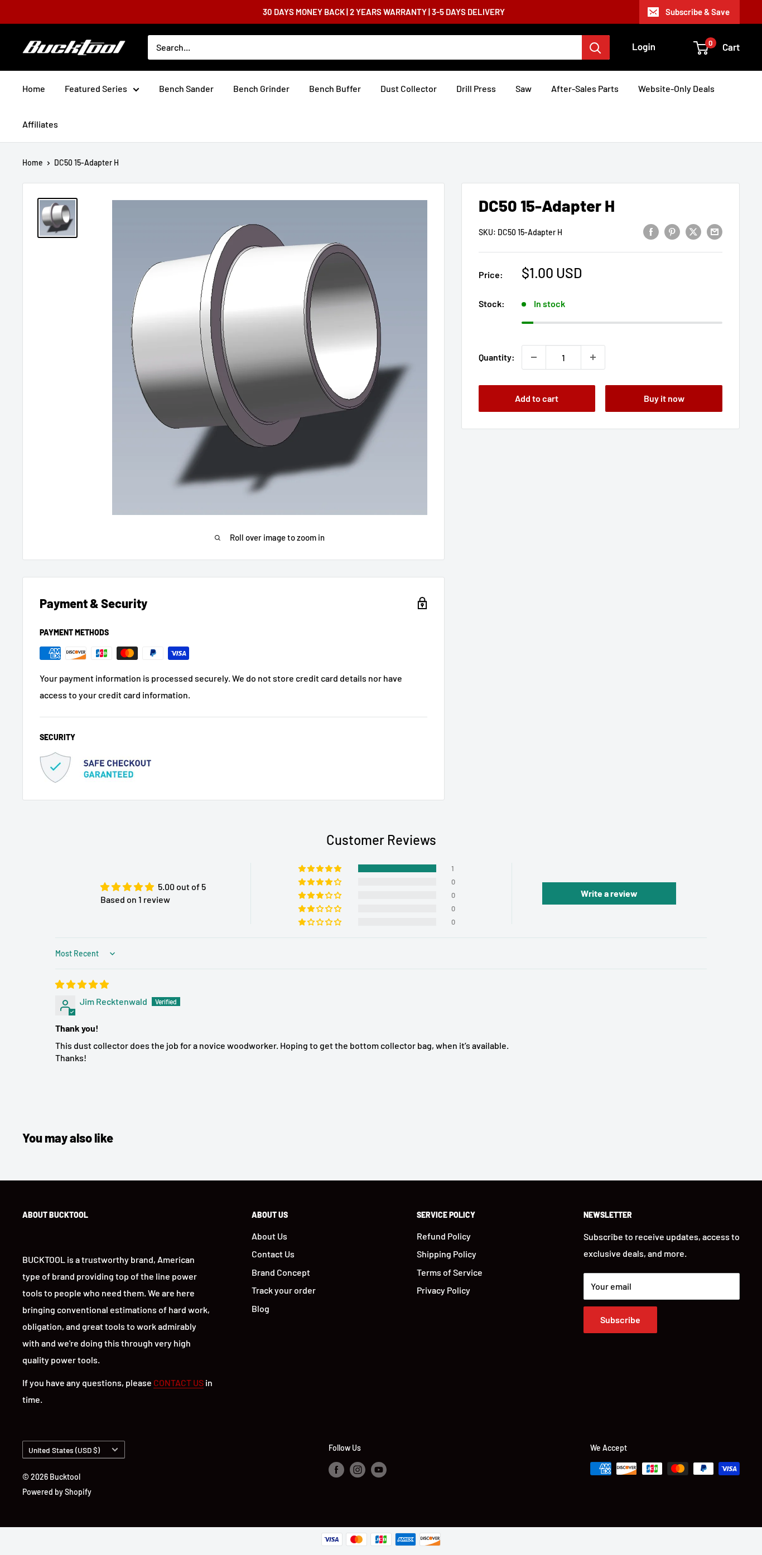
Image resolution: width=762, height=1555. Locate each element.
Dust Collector (408, 88)
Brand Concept (281, 1272)
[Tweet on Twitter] (693, 231)
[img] (82, 984)
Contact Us (273, 1253)
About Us (269, 1236)
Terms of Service (450, 1272)
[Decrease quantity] (534, 357)
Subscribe (620, 1319)
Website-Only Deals (676, 88)
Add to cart (536, 398)
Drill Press (476, 88)
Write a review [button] (609, 893)
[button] (320, 868)
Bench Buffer (335, 88)
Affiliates (40, 124)
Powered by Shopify (56, 1491)
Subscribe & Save (697, 12)
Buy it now (664, 398)
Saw (523, 88)
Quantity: (497, 357)
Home (33, 88)
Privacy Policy (443, 1290)
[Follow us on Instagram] (357, 1470)
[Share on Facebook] (651, 231)
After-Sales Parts (585, 88)
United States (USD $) (64, 1450)
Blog (260, 1308)
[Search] (596, 47)
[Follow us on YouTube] (379, 1470)
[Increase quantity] (593, 357)
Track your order (284, 1290)
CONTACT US (178, 1382)
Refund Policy (444, 1236)
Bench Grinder (261, 88)
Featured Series (96, 88)
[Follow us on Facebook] (336, 1470)
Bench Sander (186, 88)
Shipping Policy (446, 1253)
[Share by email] (714, 231)
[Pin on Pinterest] (672, 231)
